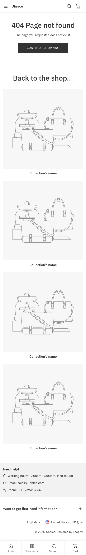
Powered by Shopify (70, 532)
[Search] (69, 6)
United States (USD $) (65, 522)
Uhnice (50, 532)
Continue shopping (43, 48)
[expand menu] (5, 6)
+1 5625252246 (30, 490)
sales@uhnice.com (31, 483)
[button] (78, 6)
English (32, 522)
